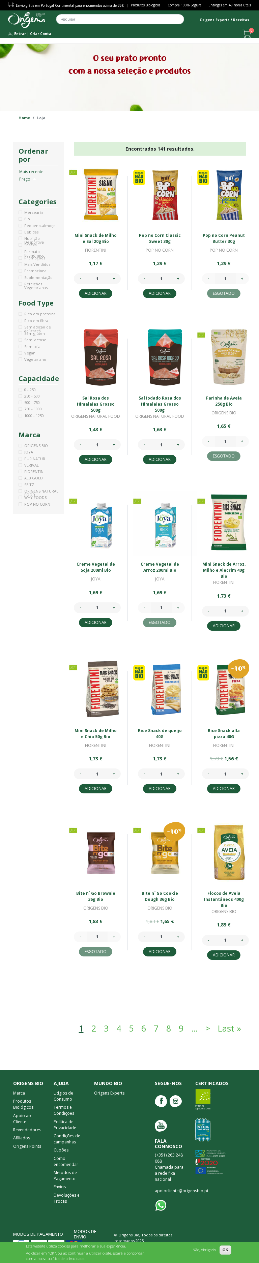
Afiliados (21, 1138)
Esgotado (224, 293)
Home (24, 117)
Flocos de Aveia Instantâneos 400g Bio (224, 899)
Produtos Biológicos (145, 5)
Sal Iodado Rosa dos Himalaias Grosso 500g (160, 404)
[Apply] (190, 21)
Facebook (161, 1101)
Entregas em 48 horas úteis (229, 5)
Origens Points (27, 1146)
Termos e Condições (64, 1110)
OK (225, 1250)
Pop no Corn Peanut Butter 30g (224, 238)
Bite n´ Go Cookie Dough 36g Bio (160, 896)
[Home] (26, 20)
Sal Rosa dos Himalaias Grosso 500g (96, 404)
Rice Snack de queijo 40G (160, 733)
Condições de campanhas (67, 1139)
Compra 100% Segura (184, 5)
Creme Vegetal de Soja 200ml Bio (96, 567)
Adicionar (96, 293)
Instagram (176, 1101)
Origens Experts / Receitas (224, 20)
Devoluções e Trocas (67, 1198)
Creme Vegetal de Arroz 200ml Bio (160, 567)
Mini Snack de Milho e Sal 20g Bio (96, 238)
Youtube (161, 1126)
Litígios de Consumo (63, 1096)
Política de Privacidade (65, 1125)
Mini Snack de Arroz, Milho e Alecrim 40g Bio (224, 570)
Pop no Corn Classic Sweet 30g (160, 238)
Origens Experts (109, 1093)
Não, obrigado (204, 1249)
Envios (60, 1187)
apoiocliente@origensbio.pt (181, 1191)
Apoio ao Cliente (22, 1119)
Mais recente (31, 172)
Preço (28, 179)
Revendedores (27, 1130)
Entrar (20, 33)
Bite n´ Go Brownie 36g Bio (95, 896)
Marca (19, 1093)
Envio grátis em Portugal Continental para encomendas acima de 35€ (70, 5)
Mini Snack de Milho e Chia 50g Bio (96, 733)
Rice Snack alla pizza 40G (224, 733)
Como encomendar (66, 1161)
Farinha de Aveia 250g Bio (224, 401)
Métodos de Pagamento (65, 1175)
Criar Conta (40, 33)
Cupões (61, 1150)
